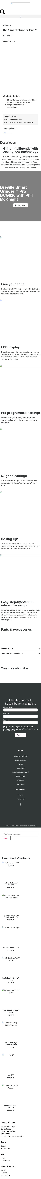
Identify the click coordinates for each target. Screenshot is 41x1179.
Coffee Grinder (7, 25)
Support (20, 764)
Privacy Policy (28, 729)
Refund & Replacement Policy (20, 772)
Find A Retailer (20, 784)
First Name (6, 713)
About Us (20, 795)
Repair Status (20, 768)
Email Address (8, 707)
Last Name (6, 720)
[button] (20, 16)
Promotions (20, 780)
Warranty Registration (20, 760)
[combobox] (20, 834)
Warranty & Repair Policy (20, 756)
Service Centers (20, 776)
